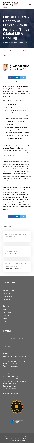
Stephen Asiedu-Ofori (11, 253)
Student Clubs (7, 312)
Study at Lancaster (9, 290)
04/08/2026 (7, 234)
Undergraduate (7, 296)
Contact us (6, 321)
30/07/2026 (7, 249)
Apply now (6, 300)
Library (5, 309)
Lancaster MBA (16, 89)
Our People (9, 236)
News (21, 42)
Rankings (6, 303)
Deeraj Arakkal (11, 42)
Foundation (6, 293)
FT (7, 100)
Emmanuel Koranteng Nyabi (13, 268)
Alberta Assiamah (20, 234)
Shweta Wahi (8, 239)
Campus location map (11, 393)
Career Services (8, 315)
